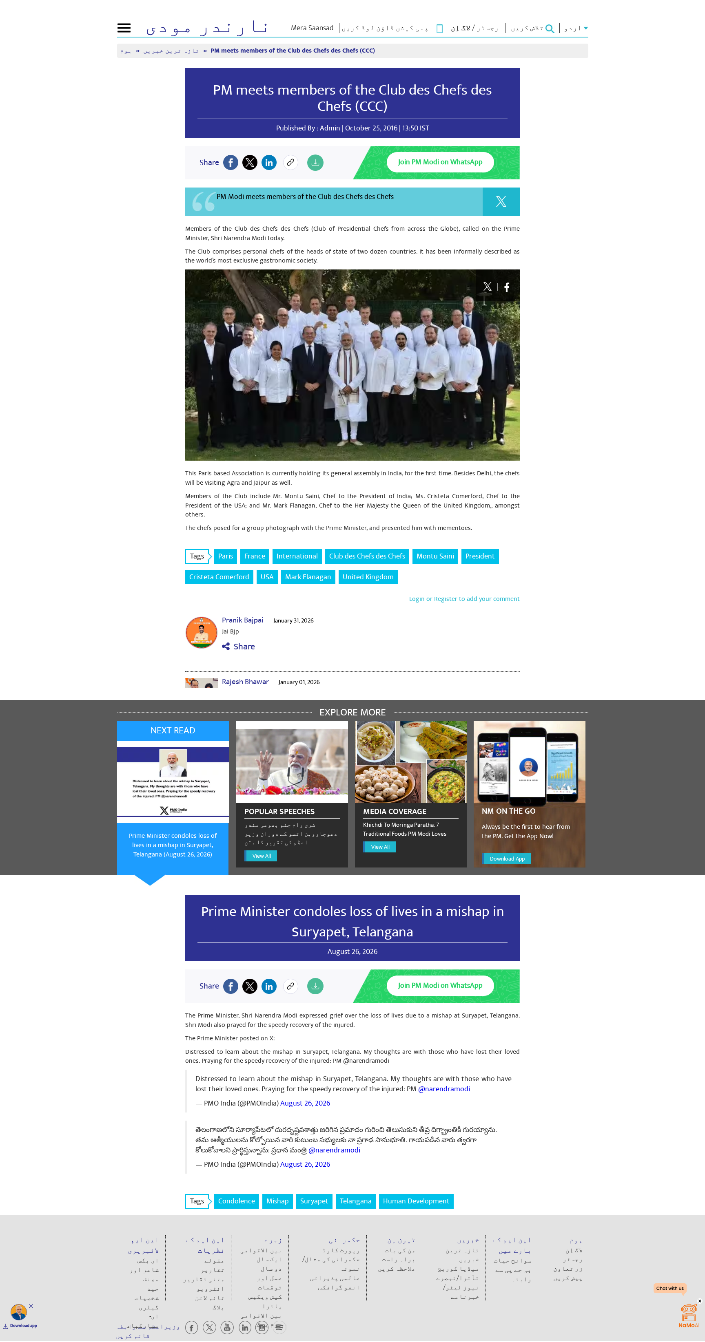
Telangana (356, 1201)
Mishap (277, 1201)
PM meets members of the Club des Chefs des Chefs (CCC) (352, 98)
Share (242, 646)
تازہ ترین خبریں (172, 50)
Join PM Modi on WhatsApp (440, 162)
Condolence (236, 1201)
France (254, 556)
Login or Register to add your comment (464, 599)
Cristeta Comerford (219, 577)
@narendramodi (444, 1089)
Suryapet (314, 1201)
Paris (225, 556)
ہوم (127, 50)
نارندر (208, 26)
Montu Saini (435, 556)
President (480, 556)
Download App (507, 858)
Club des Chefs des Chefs (367, 556)
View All (262, 856)
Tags (197, 556)
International (297, 556)
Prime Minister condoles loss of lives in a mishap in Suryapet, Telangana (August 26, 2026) (173, 845)
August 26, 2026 (305, 1103)
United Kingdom (368, 577)
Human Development (416, 1201)
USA (267, 577)
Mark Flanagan (308, 577)
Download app (23, 1325)
